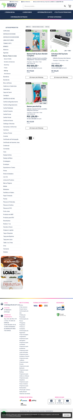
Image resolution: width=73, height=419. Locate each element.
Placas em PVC (7, 208)
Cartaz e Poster (7, 133)
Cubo (4, 152)
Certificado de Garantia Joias (11, 142)
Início (29, 26)
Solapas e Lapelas (8, 230)
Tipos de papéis (24, 334)
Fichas (5, 170)
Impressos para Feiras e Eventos (23, 382)
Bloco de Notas (7, 83)
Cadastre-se (59, 1)
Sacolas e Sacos (7, 227)
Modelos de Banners (9, 62)
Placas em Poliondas (9, 202)
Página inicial (10, 12)
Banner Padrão (7, 59)
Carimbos (6, 130)
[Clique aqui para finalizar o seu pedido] (70, 6)
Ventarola (6, 249)
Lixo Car (5, 177)
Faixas (5, 67)
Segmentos (23, 336)
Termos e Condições (22, 327)
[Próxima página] (33, 138)
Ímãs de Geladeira (8, 173)
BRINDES (5, 46)
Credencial (6, 145)
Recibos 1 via (7, 224)
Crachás (5, 136)
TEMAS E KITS (7, 43)
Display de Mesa (7, 158)
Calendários (6, 89)
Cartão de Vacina (8, 120)
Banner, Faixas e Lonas (10, 56)
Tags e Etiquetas (8, 233)
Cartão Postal (7, 114)
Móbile (5, 186)
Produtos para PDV (8, 217)
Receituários (6, 220)
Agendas (5, 52)
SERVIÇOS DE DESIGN (9, 34)
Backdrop (6, 64)
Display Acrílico (7, 155)
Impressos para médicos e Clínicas (24, 375)
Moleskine (6, 189)
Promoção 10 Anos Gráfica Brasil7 (24, 390)
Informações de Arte (45, 12)
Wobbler (5, 252)
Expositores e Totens (9, 167)
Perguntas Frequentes (22, 323)
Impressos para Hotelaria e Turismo (24, 355)
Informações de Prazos (19, 17)
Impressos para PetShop (23, 371)
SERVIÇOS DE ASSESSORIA (11, 37)
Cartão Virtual (7, 117)
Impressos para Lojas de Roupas (23, 351)
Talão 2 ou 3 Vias (8, 242)
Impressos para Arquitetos (23, 379)
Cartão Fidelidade (8, 108)
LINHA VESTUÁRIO (8, 40)
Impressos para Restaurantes (23, 386)
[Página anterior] (27, 138)
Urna (4, 245)
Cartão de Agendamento (10, 105)
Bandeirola (6, 80)
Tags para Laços (7, 239)
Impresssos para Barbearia (24, 367)
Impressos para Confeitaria (23, 343)
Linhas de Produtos (8, 180)
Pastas (5, 199)
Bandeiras (6, 76)
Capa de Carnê (7, 92)
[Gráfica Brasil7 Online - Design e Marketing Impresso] (9, 10)
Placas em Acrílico (8, 205)
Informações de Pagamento (23, 331)
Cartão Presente (8, 111)
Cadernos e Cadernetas (10, 86)
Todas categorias (55, 17)
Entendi (67, 415)
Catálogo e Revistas (8, 123)
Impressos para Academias (23, 347)
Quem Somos (27, 12)
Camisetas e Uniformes (10, 127)
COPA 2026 (6, 31)
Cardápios (6, 95)
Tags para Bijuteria (8, 236)
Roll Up (6, 70)
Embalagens (6, 161)
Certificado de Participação (10, 139)
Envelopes (6, 164)
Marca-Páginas (7, 183)
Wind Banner (7, 73)
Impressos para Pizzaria (23, 363)
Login (52, 1)
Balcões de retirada (25, 393)
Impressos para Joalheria (23, 359)
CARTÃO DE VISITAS (9, 98)
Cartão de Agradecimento (10, 101)
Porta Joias (6, 211)
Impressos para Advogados (23, 339)
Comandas (6, 148)
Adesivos (5, 49)
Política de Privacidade (63, 12)
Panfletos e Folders (8, 192)
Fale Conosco (23, 307)
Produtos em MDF (8, 214)
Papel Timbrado (7, 195)
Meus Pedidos (26, 1)
